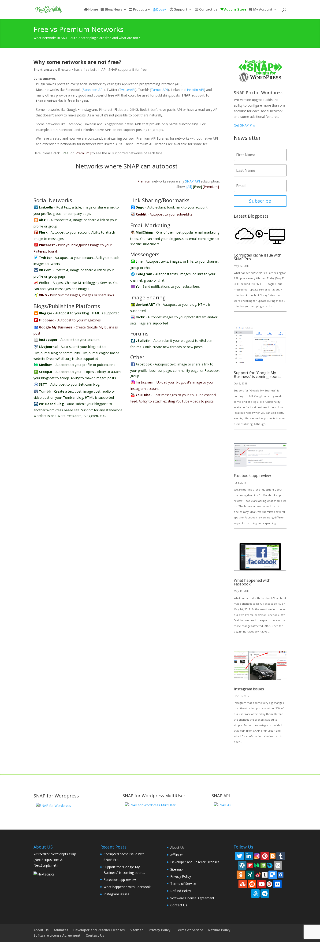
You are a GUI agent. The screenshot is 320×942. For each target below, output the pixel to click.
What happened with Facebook (252, 582)
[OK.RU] (241, 875)
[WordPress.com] (242, 865)
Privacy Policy (180, 876)
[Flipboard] (250, 865)
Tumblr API (159, 89)
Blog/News (113, 9)
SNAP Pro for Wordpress (258, 92)
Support (180, 9)
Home (93, 9)
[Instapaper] (264, 874)
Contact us (208, 9)
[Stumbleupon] (242, 884)
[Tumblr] (280, 856)
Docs (160, 9)
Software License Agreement (192, 898)
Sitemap (176, 869)
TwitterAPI (127, 89)
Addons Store (235, 9)
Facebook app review (252, 475)
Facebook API (93, 89)
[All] (189, 186)
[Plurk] (269, 884)
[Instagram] (256, 855)
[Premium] (83, 153)
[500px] (255, 893)
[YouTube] (261, 884)
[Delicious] (272, 875)
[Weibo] (258, 874)
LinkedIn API (194, 89)
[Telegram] (264, 893)
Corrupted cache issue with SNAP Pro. (257, 257)
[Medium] (256, 865)
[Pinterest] (264, 856)
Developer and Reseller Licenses (195, 862)
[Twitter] (239, 856)
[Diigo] (280, 874)
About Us (177, 847)
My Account (262, 9)
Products (140, 9)
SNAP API (192, 181)
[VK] (278, 865)
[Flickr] (277, 884)
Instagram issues (249, 689)
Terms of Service (183, 883)
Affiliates (176, 855)
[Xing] (250, 875)
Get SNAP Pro (244, 125)
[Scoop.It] (263, 865)
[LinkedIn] (249, 856)
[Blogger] (272, 855)
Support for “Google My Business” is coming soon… (257, 374)
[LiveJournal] (270, 865)
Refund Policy (180, 891)
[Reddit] (252, 884)
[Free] (65, 153)
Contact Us (178, 905)
